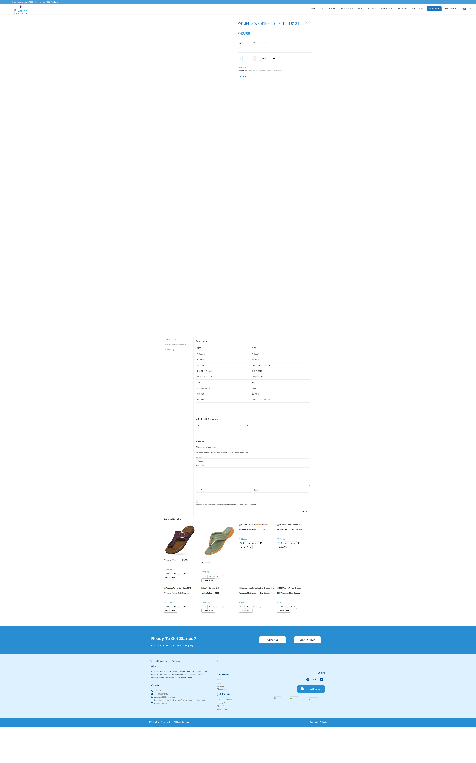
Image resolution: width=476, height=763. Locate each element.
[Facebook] (308, 679)
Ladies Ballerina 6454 (210, 593)
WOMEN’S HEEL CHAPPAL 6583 (290, 529)
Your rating (201, 457)
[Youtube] (322, 679)
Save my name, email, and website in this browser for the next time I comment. (226, 504)
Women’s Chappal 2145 (210, 563)
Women (263, 71)
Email (257, 490)
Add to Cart (176, 574)
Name (199, 490)
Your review (201, 465)
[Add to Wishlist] (255, 58)
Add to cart (268, 59)
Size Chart (242, 76)
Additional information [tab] (176, 345)
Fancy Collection (253, 71)
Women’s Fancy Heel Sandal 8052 (252, 529)
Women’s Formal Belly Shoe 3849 (177, 593)
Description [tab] (170, 340)
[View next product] (310, 22)
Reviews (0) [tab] (169, 350)
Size (241, 43)
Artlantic (323, 722)
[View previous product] (307, 22)
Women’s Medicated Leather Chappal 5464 (256, 593)
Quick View (170, 577)
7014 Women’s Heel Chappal (288, 593)
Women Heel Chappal (274, 71)
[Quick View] (168, 574)
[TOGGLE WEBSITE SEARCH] (470, 8)
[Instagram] (315, 679)
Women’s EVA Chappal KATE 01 (176, 560)
